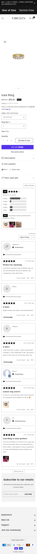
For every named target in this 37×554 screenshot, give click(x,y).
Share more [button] (16, 169)
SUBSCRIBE (28, 494)
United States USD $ (17, 540)
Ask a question (10, 164)
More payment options (17, 151)
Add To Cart (25, 140)
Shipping (3, 103)
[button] (18, 178)
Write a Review (29, 185)
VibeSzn (21, 552)
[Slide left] (14, 88)
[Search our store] (30, 18)
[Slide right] (23, 88)
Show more (17, 471)
